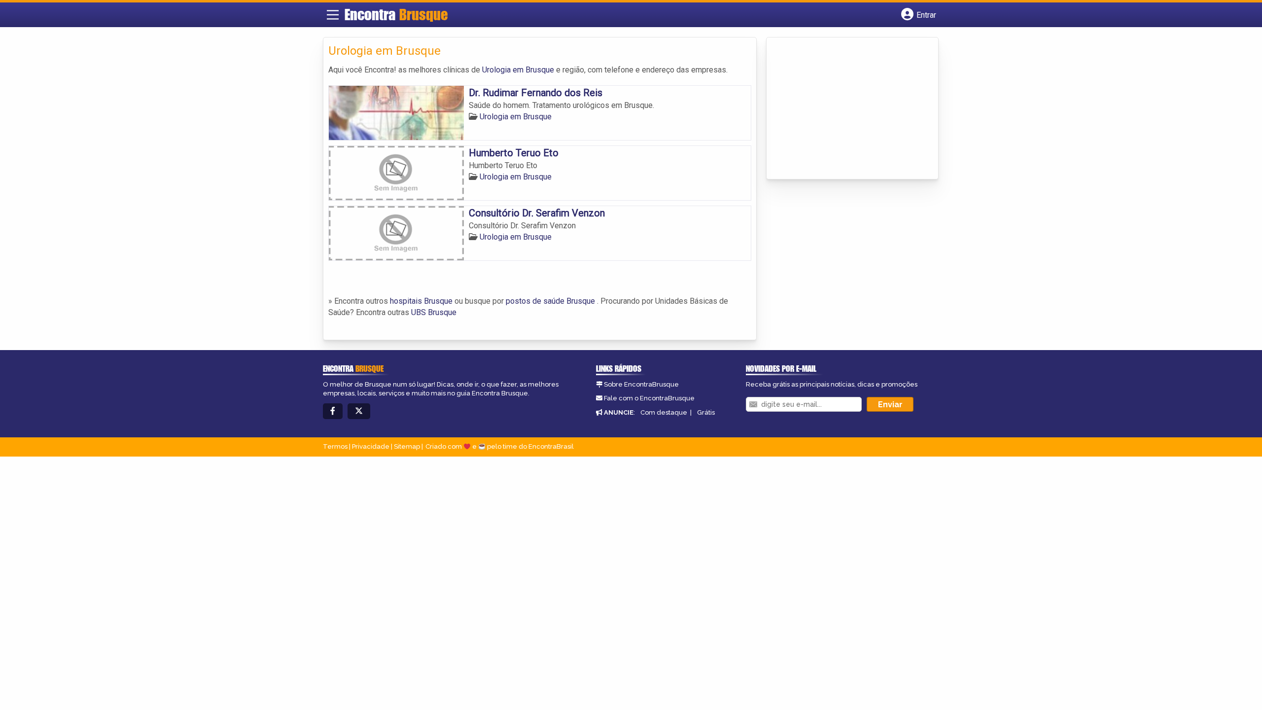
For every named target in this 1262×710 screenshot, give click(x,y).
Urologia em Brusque (518, 69)
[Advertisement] (845, 109)
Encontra (396, 14)
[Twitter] (359, 411)
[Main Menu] (333, 15)
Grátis (706, 412)
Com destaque (663, 412)
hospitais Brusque (421, 301)
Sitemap (407, 446)
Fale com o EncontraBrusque (649, 398)
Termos (335, 446)
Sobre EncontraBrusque (641, 384)
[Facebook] (333, 411)
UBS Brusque (433, 312)
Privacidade (370, 446)
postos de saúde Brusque (550, 301)
